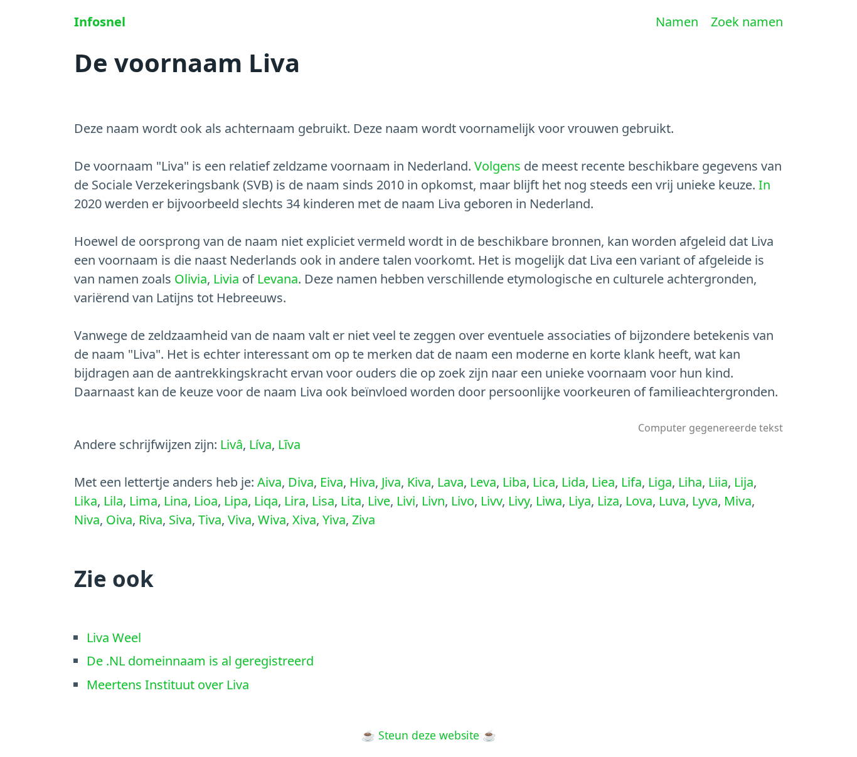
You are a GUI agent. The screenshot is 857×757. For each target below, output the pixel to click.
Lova (638, 500)
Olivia (190, 278)
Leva (483, 482)
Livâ (231, 444)
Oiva (119, 519)
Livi (406, 500)
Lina (176, 500)
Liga (660, 482)
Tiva (209, 519)
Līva (289, 444)
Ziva (363, 519)
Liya (579, 500)
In (764, 184)
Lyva (705, 500)
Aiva (269, 482)
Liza (608, 500)
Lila (113, 500)
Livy (519, 500)
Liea (603, 482)
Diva (301, 482)
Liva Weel (114, 637)
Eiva (331, 482)
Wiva (272, 519)
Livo (462, 500)
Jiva (391, 482)
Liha (690, 482)
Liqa (266, 500)
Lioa (206, 500)
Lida (573, 482)
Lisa (323, 500)
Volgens (497, 165)
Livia (226, 278)
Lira (295, 500)
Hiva (362, 482)
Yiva (334, 519)
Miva (738, 500)
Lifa (631, 482)
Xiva (304, 519)
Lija (743, 482)
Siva (180, 519)
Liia (718, 482)
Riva (150, 519)
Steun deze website (428, 735)
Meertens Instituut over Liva (168, 684)
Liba (514, 482)
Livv (491, 500)
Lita (351, 500)
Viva (240, 519)
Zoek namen (747, 21)
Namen (677, 21)
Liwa (549, 500)
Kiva (419, 482)
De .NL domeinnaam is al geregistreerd (200, 660)
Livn (433, 500)
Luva (672, 500)
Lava (450, 482)
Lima (143, 500)
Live (379, 500)
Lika (85, 500)
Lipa (236, 500)
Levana (277, 278)
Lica (544, 482)
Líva (260, 444)
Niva (87, 519)
